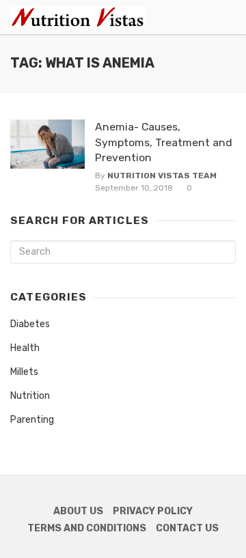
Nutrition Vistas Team (162, 175)
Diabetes (30, 324)
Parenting (32, 420)
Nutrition (30, 396)
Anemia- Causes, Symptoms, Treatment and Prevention (163, 141)
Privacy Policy (153, 511)
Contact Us (187, 528)
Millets (24, 372)
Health (25, 348)
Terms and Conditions (86, 528)
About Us (78, 511)
